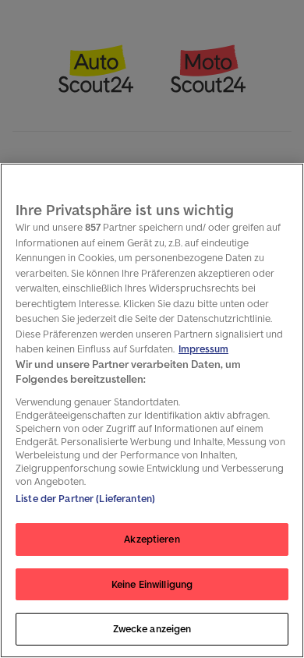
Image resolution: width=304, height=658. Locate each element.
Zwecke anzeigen (152, 628)
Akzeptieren (151, 539)
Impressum (203, 349)
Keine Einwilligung (152, 584)
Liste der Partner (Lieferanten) (85, 498)
